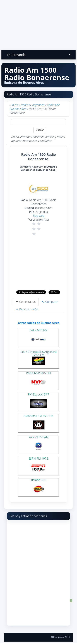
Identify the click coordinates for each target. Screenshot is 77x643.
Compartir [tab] (51, 302)
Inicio (14, 105)
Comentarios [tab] (27, 302)
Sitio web (38, 216)
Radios (25, 105)
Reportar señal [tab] (28, 309)
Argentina (38, 105)
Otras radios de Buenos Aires (38, 323)
